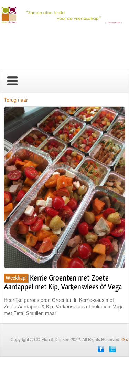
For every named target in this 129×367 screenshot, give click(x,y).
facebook (101, 349)
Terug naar (16, 99)
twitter (112, 349)
